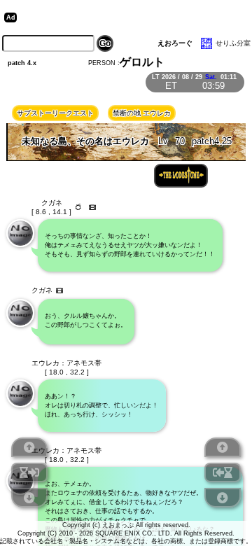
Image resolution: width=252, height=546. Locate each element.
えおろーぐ (175, 43)
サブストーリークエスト (55, 113)
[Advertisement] (129, 17)
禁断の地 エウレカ (142, 113)
